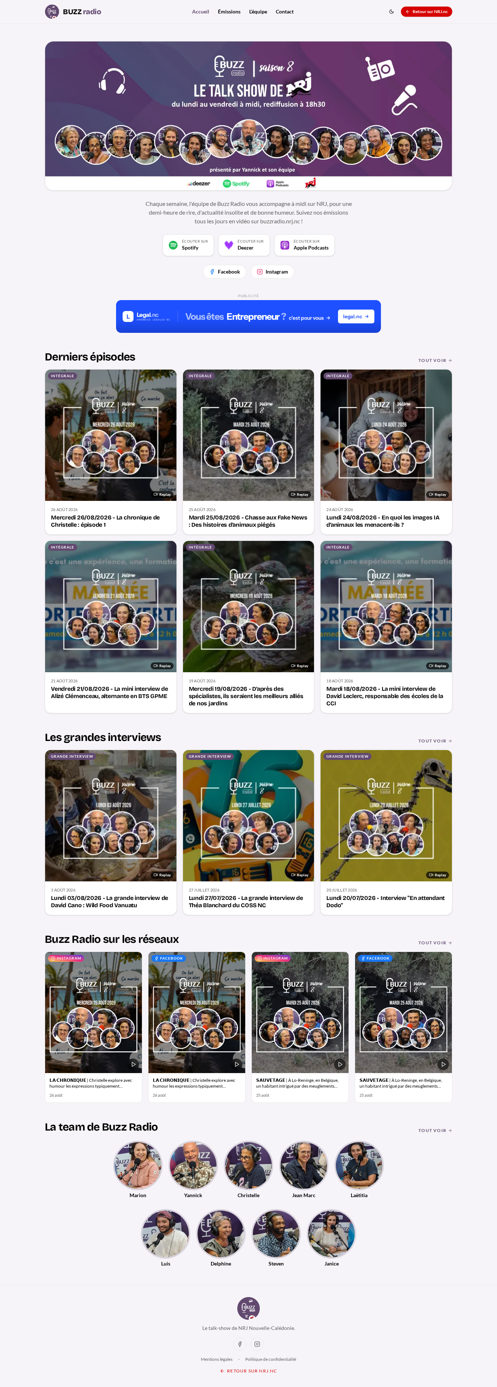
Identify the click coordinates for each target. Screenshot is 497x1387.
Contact (285, 11)
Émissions (229, 11)
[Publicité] (248, 316)
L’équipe (258, 11)
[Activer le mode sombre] (391, 11)
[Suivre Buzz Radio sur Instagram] (257, 1344)
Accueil (200, 11)
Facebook (229, 271)
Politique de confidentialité (270, 1359)
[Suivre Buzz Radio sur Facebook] (239, 1344)
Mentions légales (216, 1359)
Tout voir (432, 360)
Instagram (277, 271)
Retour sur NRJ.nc (430, 11)
